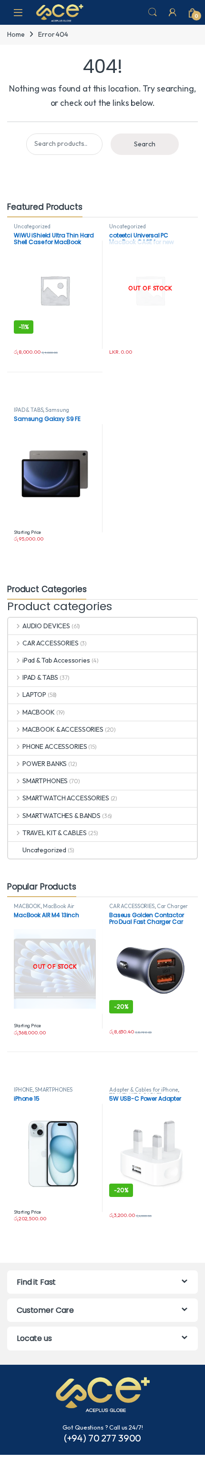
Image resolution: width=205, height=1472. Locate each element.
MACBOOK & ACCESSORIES (62, 729)
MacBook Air (58, 906)
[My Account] (172, 13)
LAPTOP (34, 694)
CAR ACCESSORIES (50, 643)
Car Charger (172, 906)
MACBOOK (38, 712)
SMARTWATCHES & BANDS (61, 815)
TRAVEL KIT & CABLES (54, 832)
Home (15, 34)
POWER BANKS (44, 763)
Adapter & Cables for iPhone (143, 1089)
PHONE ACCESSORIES (54, 746)
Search (152, 12)
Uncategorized (32, 226)
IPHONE (23, 1089)
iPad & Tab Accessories (56, 660)
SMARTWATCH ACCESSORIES (65, 798)
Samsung (57, 410)
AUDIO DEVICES (46, 626)
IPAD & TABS (28, 410)
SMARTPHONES (45, 781)
